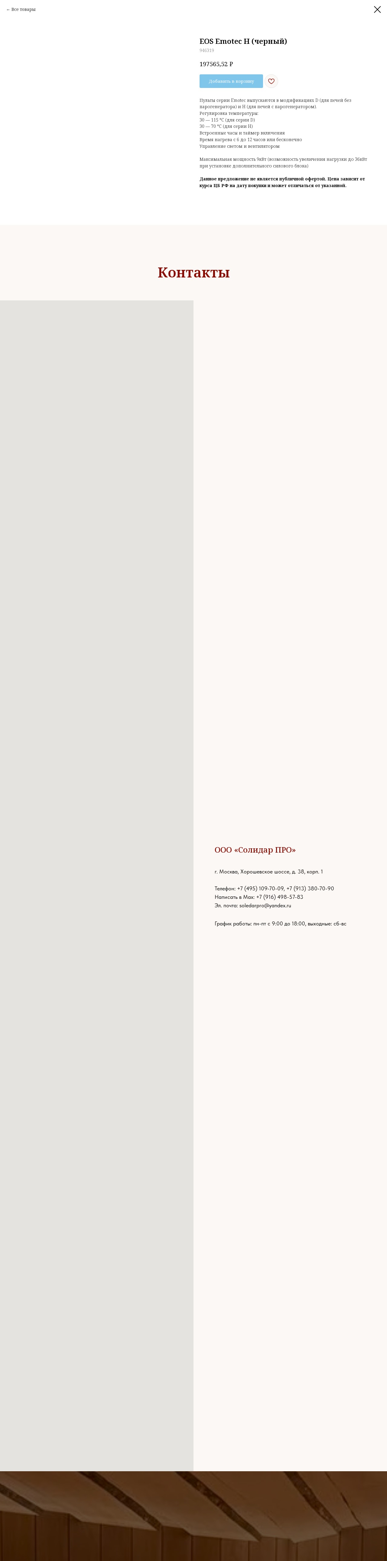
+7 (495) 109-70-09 (260, 888)
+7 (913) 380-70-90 (310, 888)
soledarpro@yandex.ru (265, 905)
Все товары (23, 9)
